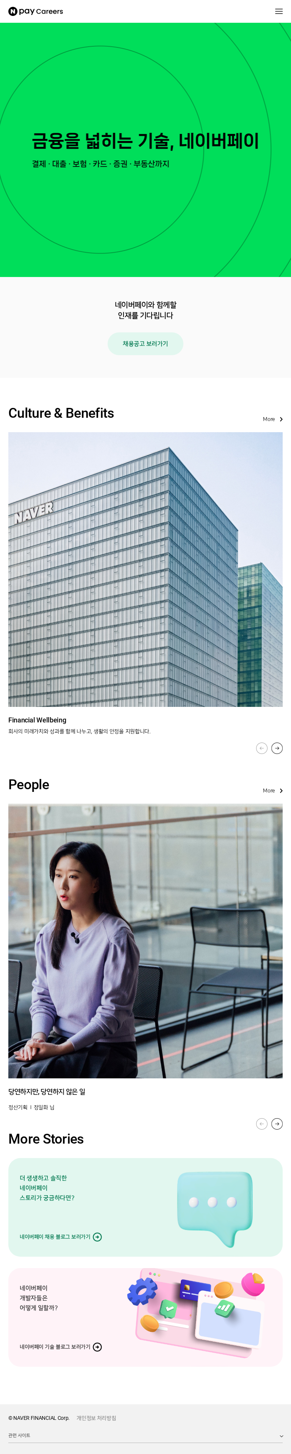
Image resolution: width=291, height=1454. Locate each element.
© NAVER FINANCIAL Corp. (39, 1418)
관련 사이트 (19, 1435)
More (269, 419)
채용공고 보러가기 (145, 343)
